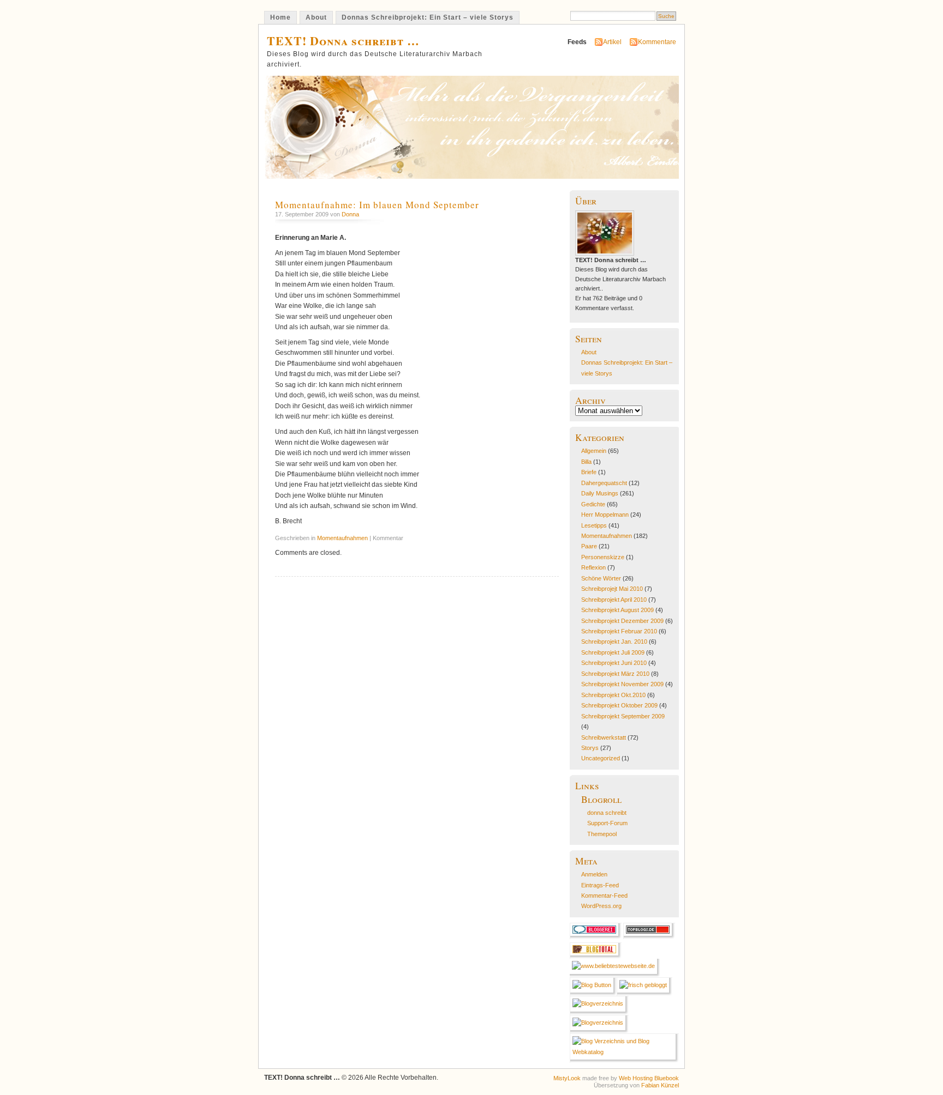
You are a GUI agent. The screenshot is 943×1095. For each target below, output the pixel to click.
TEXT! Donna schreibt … (343, 40)
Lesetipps (594, 525)
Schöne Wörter (601, 578)
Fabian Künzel (660, 1085)
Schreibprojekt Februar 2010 (619, 631)
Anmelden (594, 874)
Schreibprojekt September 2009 (623, 716)
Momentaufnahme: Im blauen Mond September (377, 204)
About (316, 17)
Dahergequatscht (604, 483)
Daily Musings (599, 493)
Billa (586, 461)
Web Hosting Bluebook (649, 1078)
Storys (590, 748)
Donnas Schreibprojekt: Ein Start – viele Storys (428, 17)
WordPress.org (601, 906)
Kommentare (657, 42)
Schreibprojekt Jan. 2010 (614, 641)
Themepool (602, 834)
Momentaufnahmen (342, 538)
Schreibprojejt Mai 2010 (612, 588)
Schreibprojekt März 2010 (615, 673)
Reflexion (593, 567)
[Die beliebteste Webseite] (615, 966)
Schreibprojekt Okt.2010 (613, 695)
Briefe (588, 472)
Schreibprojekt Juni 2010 (614, 663)
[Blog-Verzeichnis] (596, 937)
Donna (350, 214)
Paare (589, 546)
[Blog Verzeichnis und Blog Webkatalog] (624, 1052)
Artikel (612, 42)
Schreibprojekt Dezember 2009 (622, 621)
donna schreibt (606, 812)
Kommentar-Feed (604, 895)
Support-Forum (607, 823)
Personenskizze (602, 557)
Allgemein (593, 450)
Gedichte (593, 504)
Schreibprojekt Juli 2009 (612, 652)
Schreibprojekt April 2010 (614, 599)
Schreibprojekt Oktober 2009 (619, 705)
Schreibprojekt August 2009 (617, 610)
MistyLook (567, 1078)
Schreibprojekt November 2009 (622, 684)
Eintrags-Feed (600, 885)
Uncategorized (600, 758)
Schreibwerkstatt (603, 737)
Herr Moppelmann (605, 514)
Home (280, 17)
